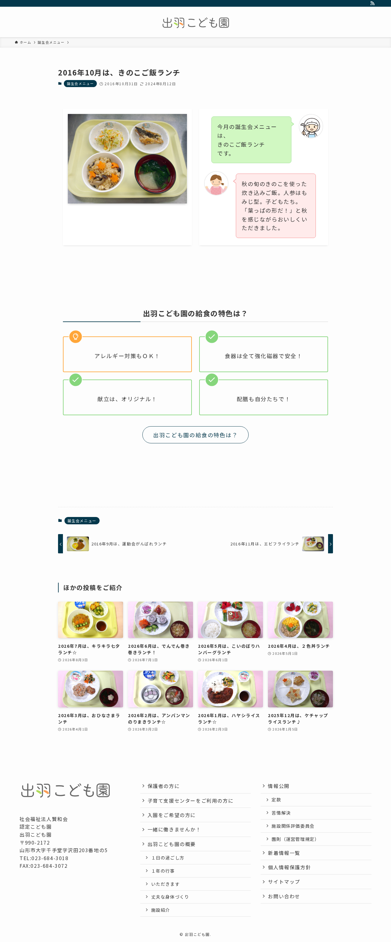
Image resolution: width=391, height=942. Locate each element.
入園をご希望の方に (172, 815)
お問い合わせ (284, 896)
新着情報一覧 (284, 852)
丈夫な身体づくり (170, 896)
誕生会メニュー (80, 83)
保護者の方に (164, 786)
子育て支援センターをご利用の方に (191, 800)
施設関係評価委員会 (293, 826)
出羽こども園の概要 (172, 844)
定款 (276, 799)
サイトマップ (284, 881)
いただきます (165, 884)
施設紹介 (160, 910)
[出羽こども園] (195, 23)
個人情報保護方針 (289, 867)
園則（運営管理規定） (295, 839)
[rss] (372, 3)
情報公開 (278, 786)
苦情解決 (281, 812)
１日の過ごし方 (168, 857)
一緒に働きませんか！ (174, 829)
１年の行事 (163, 870)
